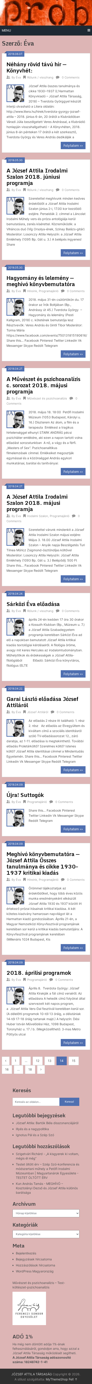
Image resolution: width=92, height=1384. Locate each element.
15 (73, 1061)
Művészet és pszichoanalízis (47, 398)
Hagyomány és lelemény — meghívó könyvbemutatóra (40, 280)
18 (30, 1069)
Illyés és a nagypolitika (32, 1129)
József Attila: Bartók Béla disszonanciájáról (47, 1123)
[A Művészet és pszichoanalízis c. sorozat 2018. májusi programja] (15, 418)
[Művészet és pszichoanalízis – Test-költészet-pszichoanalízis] (29, 1308)
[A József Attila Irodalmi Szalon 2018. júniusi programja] (15, 205)
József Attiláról (37, 712)
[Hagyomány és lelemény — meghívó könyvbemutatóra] (15, 306)
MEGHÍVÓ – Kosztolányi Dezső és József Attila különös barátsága (47, 1188)
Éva (18, 77)
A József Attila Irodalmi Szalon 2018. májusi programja (37, 502)
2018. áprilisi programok (38, 972)
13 (49, 1061)
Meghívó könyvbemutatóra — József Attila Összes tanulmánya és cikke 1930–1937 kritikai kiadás (42, 863)
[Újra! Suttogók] (15, 817)
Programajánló (49, 291)
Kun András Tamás (29, 1183)
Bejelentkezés (26, 1253)
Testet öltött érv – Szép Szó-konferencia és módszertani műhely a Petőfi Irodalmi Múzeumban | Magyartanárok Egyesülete (47, 1168)
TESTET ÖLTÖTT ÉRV (32, 1177)
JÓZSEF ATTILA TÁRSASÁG (31, 1374)
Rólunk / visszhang (40, 77)
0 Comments (70, 77)
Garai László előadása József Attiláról (42, 701)
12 (37, 1061)
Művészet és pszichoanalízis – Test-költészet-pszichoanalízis (39, 1285)
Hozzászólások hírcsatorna (35, 1265)
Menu (6, 30)
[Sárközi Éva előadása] (15, 626)
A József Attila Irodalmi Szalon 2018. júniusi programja (37, 176)
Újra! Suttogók (25, 794)
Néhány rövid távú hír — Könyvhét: (36, 67)
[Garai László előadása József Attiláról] (15, 727)
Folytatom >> (73, 145)
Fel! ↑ (73, 1379)
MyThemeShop (57, 1379)
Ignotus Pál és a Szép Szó (35, 1135)
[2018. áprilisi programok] (15, 995)
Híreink (32, 291)
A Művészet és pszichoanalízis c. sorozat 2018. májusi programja (43, 385)
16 (7, 1069)
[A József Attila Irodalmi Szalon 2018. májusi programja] (15, 536)
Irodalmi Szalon (37, 516)
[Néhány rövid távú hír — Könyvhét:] (15, 92)
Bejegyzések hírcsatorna (34, 1259)
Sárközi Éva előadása (33, 604)
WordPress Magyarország (35, 1271)
